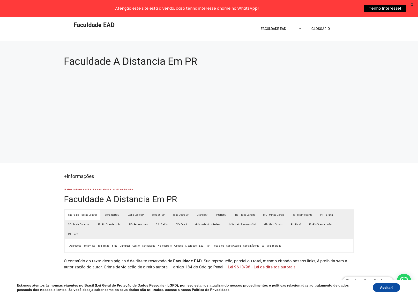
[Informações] (298, 29)
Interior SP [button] (221, 215)
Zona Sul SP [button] (158, 215)
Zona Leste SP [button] (136, 215)
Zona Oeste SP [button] (180, 215)
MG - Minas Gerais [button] (273, 215)
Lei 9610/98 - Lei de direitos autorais (262, 267)
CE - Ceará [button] (181, 224)
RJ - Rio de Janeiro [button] (245, 215)
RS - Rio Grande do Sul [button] (109, 224)
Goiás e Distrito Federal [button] (208, 224)
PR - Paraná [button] (326, 215)
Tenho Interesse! (385, 8)
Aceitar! (386, 287)
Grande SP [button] (202, 215)
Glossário (320, 29)
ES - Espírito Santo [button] (302, 215)
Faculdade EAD (94, 25)
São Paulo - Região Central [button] (82, 215)
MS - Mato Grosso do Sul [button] (242, 224)
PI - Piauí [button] (296, 224)
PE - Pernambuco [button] (138, 224)
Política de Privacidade (211, 290)
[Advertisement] (209, 112)
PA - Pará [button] (73, 234)
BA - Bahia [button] (162, 224)
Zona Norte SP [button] (112, 215)
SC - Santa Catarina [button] (79, 224)
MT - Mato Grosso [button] (273, 224)
